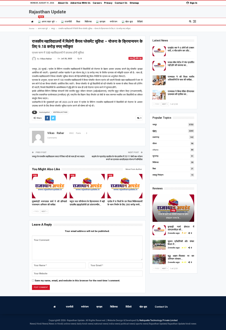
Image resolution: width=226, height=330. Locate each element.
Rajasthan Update (47, 11)
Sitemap (134, 3)
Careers (97, 3)
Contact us (121, 3)
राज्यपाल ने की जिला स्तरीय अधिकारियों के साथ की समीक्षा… (181, 78)
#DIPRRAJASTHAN (60, 112)
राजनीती (68, 21)
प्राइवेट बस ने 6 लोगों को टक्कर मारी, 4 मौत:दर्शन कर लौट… (181, 49)
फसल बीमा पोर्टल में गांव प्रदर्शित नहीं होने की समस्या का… (181, 64)
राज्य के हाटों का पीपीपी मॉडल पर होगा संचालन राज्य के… (173, 216)
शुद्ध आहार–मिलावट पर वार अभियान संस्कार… (181, 257)
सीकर (155, 143)
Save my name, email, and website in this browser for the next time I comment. (77, 280)
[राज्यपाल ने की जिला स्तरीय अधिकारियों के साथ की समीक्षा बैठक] (159, 80)
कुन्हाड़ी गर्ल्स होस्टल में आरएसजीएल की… (181, 228)
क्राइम (102, 21)
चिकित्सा (88, 21)
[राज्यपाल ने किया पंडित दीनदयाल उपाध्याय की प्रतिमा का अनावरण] (159, 95)
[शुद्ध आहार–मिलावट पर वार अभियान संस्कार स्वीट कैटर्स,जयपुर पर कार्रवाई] (159, 259)
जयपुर (131, 58)
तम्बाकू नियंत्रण (158, 175)
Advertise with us (80, 3)
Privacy (108, 3)
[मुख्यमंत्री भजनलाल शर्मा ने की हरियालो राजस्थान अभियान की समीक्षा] (49, 186)
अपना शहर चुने (47, 20)
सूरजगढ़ (155, 156)
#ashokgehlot (44, 112)
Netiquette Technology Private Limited (158, 320)
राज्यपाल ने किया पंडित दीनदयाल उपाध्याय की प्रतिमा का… (181, 93)
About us (63, 3)
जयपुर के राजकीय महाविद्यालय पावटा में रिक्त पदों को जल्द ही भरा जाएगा (58, 156)
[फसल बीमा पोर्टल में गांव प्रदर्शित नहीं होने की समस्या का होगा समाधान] (159, 66)
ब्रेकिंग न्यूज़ (138, 58)
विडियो (140, 21)
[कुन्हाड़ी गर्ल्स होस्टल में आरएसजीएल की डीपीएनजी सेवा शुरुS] (159, 230)
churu (155, 150)
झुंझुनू (154, 131)
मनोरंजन (113, 21)
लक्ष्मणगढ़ (156, 137)
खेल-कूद (129, 21)
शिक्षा (78, 21)
